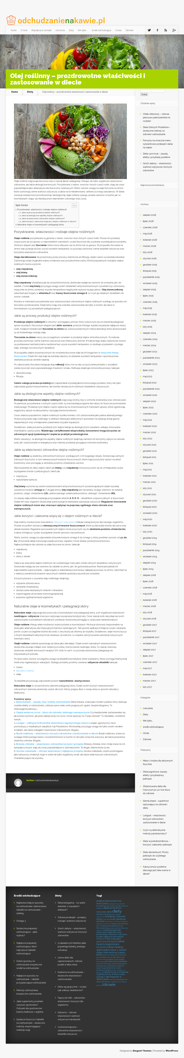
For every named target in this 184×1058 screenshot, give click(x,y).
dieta (109, 912)
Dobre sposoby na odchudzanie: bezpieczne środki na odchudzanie (29, 964)
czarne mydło (115, 906)
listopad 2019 (149, 544)
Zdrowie (129, 30)
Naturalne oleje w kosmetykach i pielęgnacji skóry (40, 224)
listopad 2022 (150, 382)
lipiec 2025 (148, 295)
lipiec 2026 (148, 221)
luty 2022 (147, 438)
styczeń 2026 (150, 258)
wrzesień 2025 (150, 283)
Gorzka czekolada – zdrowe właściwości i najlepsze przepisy (49, 751)
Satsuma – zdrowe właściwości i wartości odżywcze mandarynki (69, 1016)
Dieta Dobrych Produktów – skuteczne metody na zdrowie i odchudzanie (157, 131)
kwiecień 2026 (150, 240)
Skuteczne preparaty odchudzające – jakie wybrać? (26, 932)
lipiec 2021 (148, 463)
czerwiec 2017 (150, 662)
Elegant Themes (142, 1050)
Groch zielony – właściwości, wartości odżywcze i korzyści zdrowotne (157, 167)
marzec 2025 (149, 320)
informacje (106, 919)
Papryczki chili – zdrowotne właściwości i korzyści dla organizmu (71, 1001)
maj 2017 (147, 668)
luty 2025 (147, 326)
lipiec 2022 (148, 407)
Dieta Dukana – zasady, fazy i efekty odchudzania (43, 702)
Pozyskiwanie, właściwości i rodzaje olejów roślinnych (42, 209)
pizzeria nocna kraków (116, 961)
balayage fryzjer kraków (116, 904)
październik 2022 (151, 389)
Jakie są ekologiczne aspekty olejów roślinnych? (42, 216)
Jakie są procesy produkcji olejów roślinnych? (41, 213)
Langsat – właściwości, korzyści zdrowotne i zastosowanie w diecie (154, 819)
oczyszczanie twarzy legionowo (110, 943)
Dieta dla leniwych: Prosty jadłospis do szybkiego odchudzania (156, 855)
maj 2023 (147, 376)
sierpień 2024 (149, 333)
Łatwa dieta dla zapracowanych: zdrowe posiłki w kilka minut (70, 961)
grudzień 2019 (150, 538)
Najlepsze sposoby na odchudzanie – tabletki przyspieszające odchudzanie (31, 979)
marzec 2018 (149, 606)
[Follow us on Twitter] (149, 30)
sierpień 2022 (149, 401)
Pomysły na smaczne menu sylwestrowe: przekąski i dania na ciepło (158, 144)
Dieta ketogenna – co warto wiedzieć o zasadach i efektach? (71, 906)
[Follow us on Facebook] (157, 30)
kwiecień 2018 (150, 600)
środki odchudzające (101, 30)
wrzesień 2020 (150, 513)
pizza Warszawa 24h (116, 957)
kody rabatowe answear (111, 920)
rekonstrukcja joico (119, 964)
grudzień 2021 (150, 451)
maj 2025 (147, 308)
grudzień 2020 (150, 500)
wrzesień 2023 (150, 364)
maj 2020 (147, 519)
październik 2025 (151, 277)
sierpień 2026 (149, 215)
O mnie (24, 30)
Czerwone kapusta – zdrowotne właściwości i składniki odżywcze (70, 1030)
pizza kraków (101, 957)
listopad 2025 (150, 271)
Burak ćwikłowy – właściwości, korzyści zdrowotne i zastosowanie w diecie (57, 733)
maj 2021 (147, 469)
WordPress (172, 1050)
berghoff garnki (102, 906)
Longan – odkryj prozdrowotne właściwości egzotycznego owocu (52, 723)
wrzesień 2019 (150, 556)
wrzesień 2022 (150, 395)
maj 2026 (147, 233)
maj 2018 (147, 594)
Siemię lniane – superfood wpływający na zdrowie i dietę (156, 804)
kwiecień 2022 (150, 426)
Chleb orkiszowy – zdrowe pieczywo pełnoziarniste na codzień (156, 117)
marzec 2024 (149, 345)
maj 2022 (147, 420)
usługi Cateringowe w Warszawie (108, 978)
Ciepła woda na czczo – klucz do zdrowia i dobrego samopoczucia (53, 712)
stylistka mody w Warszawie (110, 974)
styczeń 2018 (149, 618)
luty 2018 (147, 612)
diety (117, 911)
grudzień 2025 (150, 264)
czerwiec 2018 (150, 587)
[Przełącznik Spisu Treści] (73, 205)
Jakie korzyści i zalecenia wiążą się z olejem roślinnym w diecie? (49, 221)
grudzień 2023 (150, 351)
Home (14, 30)
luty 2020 (147, 531)
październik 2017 (151, 637)
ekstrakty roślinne (25, 670)
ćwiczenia (60, 30)
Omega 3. (21, 921)
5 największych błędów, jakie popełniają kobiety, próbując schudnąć (72, 946)
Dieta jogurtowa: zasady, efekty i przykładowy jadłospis (155, 775)
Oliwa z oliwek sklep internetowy (111, 951)
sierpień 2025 (149, 289)
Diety (71, 30)
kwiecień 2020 (150, 525)
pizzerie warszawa (103, 964)
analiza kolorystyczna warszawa (108, 902)
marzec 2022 (149, 432)
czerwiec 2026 (150, 227)
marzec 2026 (149, 246)
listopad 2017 (149, 631)
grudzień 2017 (150, 625)
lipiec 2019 (148, 569)
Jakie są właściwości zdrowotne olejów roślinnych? (43, 218)
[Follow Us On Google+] (174, 30)
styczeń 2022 (149, 444)
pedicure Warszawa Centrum (114, 955)
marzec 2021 (149, 482)
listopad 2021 (149, 457)
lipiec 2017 (148, 656)
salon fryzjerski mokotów (108, 969)
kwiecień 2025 (150, 314)
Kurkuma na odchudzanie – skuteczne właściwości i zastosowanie (71, 976)
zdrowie (109, 984)
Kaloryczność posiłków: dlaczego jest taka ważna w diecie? (157, 870)
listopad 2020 (150, 507)
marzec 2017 (149, 680)
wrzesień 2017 (150, 643)
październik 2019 (151, 550)
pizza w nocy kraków (104, 959)
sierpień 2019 (149, 562)
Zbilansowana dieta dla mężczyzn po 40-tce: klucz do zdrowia (156, 790)
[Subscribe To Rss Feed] (166, 30)
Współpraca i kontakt (41, 30)
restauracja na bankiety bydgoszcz (110, 966)
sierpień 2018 (149, 575)
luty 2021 (147, 488)
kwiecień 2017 (150, 674)
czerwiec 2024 (150, 339)
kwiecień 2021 (150, 476)
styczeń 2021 (149, 494)
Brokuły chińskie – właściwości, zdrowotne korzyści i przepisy (50, 744)
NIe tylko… (83, 30)
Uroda (118, 30)
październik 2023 (151, 358)
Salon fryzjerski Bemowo (106, 968)
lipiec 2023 (148, 370)
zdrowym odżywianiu (64, 522)
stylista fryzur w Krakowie (115, 972)
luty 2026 (147, 252)
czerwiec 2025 (150, 302)
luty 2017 (147, 687)
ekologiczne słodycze (105, 914)
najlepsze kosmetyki (113, 936)
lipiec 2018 (148, 581)
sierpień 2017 (149, 649)
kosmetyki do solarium (113, 921)
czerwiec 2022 (150, 413)
